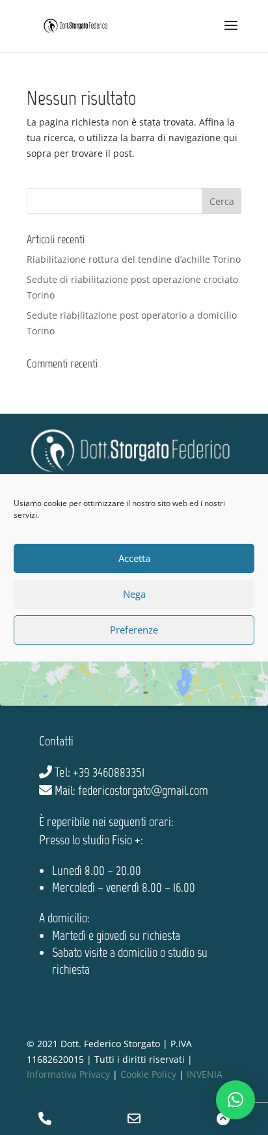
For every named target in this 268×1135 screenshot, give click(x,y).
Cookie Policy (148, 1074)
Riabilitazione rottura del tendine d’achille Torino (134, 259)
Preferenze (134, 629)
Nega (134, 593)
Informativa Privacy (68, 1074)
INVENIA (204, 1074)
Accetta (134, 558)
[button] (235, 1099)
